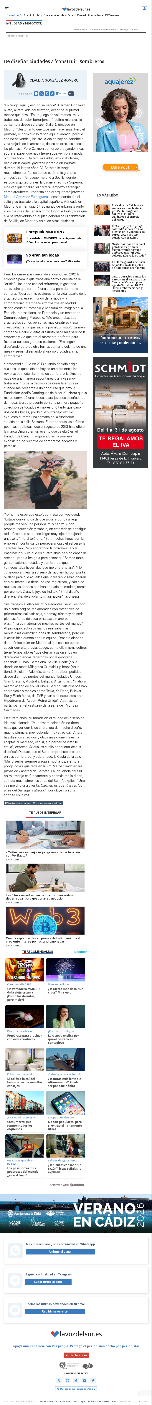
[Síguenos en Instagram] (67, 1380)
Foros (135, 29)
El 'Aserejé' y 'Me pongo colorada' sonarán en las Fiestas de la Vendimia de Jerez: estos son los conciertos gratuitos (128, 232)
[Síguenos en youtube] (84, 1380)
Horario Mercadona (90, 15)
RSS (114, 1401)
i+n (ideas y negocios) (17, 35)
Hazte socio (78, 1355)
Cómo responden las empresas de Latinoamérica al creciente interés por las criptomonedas (43, 940)
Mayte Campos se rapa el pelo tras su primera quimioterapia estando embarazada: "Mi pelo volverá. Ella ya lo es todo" (129, 250)
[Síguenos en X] (59, 1380)
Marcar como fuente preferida (77, 1388)
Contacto (65, 1401)
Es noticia (13, 15)
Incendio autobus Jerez (59, 15)
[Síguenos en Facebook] (93, 1380)
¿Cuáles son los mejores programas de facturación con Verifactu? (43, 854)
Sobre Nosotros (48, 1401)
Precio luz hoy (33, 15)
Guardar (63, 93)
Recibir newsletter (55, 1311)
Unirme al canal (60, 1251)
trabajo (124, 29)
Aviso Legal (79, 1401)
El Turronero (113, 15)
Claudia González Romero (54, 80)
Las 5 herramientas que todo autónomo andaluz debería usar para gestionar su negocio (40, 897)
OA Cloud (143, 1401)
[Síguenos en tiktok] (76, 1380)
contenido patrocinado (103, 29)
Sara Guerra (14, 859)
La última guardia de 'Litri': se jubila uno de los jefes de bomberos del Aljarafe (129, 265)
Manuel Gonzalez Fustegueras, (27, 197)
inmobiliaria (80, 29)
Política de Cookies (98, 1401)
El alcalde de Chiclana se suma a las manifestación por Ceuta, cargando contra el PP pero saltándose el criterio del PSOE (128, 212)
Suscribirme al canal (48, 1282)
